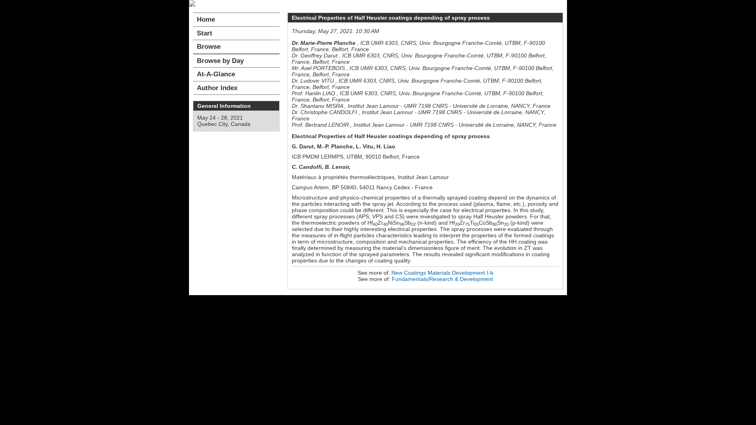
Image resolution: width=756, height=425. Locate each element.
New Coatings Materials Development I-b (442, 273)
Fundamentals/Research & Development (442, 279)
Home (206, 19)
